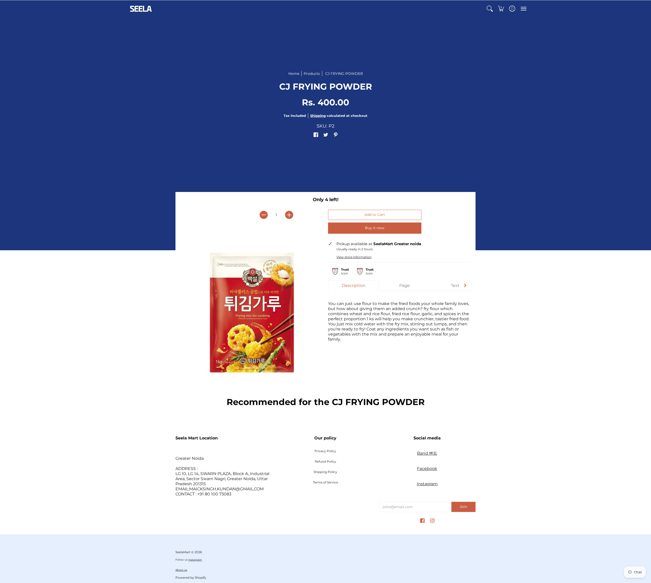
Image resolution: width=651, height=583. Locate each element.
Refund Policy (325, 461)
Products (312, 73)
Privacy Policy (325, 451)
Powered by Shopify (190, 577)
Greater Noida (189, 458)
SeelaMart (182, 552)
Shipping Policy (325, 472)
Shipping (318, 116)
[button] (489, 8)
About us (181, 570)
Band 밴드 (427, 453)
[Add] (289, 215)
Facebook (427, 468)
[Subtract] (264, 215)
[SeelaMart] (141, 8)
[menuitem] (489, 8)
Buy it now (374, 228)
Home (293, 73)
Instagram (427, 483)
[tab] (353, 285)
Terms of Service (325, 482)
